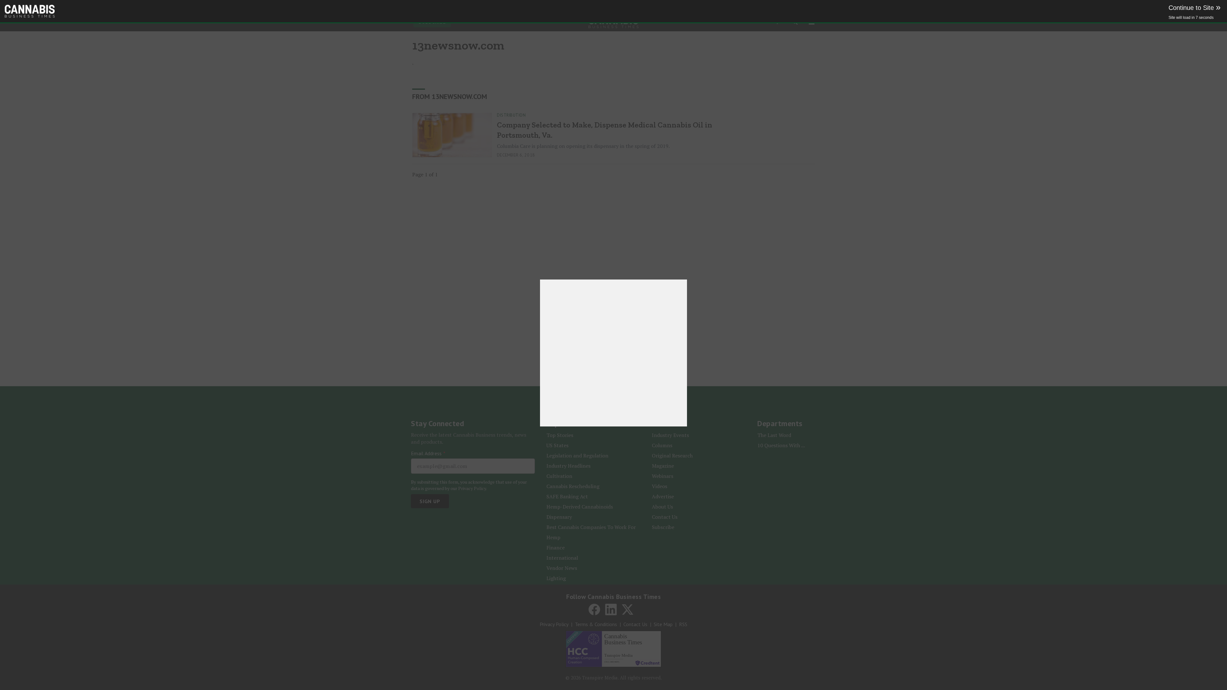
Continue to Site (1195, 7)
